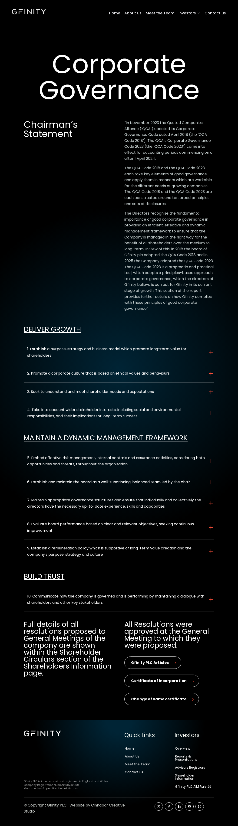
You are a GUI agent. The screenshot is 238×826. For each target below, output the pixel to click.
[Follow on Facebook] (169, 806)
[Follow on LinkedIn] (179, 806)
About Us (133, 13)
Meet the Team (160, 13)
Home (114, 13)
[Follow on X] (159, 806)
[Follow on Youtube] (189, 806)
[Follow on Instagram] (199, 806)
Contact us (215, 13)
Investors (187, 13)
